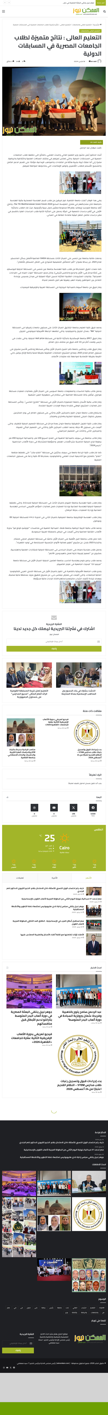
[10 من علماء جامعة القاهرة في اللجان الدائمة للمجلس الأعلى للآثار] (89, 1275)
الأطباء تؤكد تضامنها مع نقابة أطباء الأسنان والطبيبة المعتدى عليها (52, 934)
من (103, 1312)
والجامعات (94, 1312)
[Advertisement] (54, 38)
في (15, 1307)
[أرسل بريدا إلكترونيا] (90, 61)
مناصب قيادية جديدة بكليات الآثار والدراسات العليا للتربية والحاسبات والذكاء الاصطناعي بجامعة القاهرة (21, 753)
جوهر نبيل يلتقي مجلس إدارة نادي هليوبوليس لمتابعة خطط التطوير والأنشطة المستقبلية (47, 908)
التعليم (92, 1307)
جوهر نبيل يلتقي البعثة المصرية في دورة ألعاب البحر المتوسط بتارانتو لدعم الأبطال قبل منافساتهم (56, 2)
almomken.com (63, 1363)
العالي (75, 1307)
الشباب (83, 1307)
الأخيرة (55, 878)
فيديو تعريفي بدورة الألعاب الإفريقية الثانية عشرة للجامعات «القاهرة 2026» (55, 721)
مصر (8, 1307)
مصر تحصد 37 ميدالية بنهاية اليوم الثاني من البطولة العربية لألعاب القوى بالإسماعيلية (62, 899)
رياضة (43, 1307)
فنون (29, 1307)
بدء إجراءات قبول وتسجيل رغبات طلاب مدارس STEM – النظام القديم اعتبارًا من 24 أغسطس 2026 (89, 753)
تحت (67, 1307)
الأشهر (89, 878)
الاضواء (101, 1307)
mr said (93, 61)
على (36, 1307)
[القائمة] (3, 12)
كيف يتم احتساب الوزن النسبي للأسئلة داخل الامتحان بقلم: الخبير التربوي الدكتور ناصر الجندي (45, 889)
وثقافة (74, 1312)
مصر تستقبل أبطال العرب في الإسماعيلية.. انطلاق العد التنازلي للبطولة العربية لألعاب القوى (48, 922)
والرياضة (84, 1312)
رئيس (51, 1307)
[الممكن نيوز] (86, 11)
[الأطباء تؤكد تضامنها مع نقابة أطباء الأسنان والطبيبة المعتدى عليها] (94, 944)
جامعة (59, 1307)
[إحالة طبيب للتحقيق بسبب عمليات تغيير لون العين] (89, 1182)
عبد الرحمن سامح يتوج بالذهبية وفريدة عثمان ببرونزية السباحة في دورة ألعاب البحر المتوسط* (80, 1015)
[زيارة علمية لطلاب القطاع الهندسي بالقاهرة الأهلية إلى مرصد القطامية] (19, 1227)
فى (21, 1307)
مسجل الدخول (84, 783)
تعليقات (20, 878)
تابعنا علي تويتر (98, 1321)
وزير (66, 1312)
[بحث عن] (104, 12)
